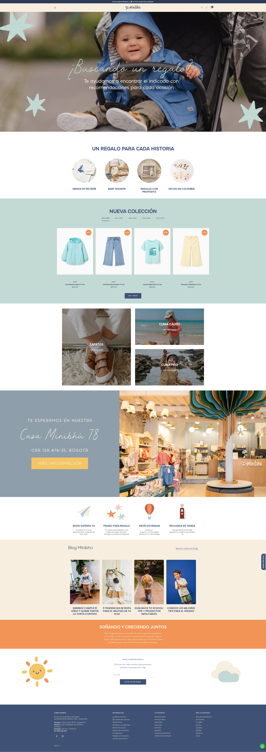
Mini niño (119, 218)
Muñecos (199, 733)
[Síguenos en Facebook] (57, 736)
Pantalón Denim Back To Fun (113, 284)
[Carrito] (211, 8)
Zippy (75, 282)
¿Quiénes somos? (119, 717)
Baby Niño (158, 725)
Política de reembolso (163, 736)
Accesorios (200, 720)
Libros (198, 736)
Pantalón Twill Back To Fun (191, 284)
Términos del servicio (162, 733)
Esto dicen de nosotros (121, 720)
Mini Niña (158, 728)
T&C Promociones (119, 728)
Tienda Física (117, 722)
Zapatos (199, 728)
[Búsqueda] (202, 8)
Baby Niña (158, 722)
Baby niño (146, 218)
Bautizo (198, 725)
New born (160, 218)
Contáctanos (117, 733)
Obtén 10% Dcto (263, 561)
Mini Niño (158, 730)
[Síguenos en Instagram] (62, 736)
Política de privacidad (120, 730)
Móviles (198, 730)
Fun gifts (199, 722)
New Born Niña (160, 717)
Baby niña (133, 218)
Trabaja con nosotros (120, 736)
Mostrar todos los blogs (187, 548)
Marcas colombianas (204, 717)
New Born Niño (160, 720)
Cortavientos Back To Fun (75, 284)
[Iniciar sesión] (206, 8)
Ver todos (133, 296)
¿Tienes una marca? (120, 739)
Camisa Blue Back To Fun (152, 284)
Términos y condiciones (121, 725)
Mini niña (105, 218)
